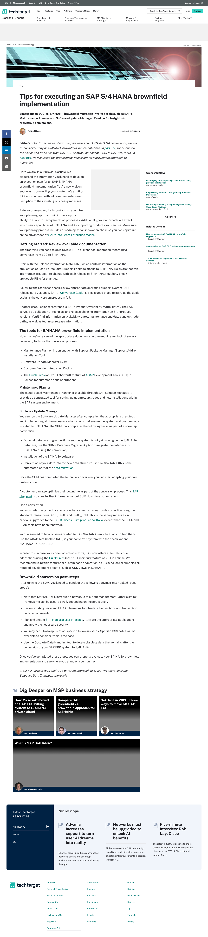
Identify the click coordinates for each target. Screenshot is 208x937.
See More (170, 217)
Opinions (131, 889)
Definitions (92, 902)
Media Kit (51, 921)
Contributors (93, 882)
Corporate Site (54, 928)
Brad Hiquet (35, 131)
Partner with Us (54, 915)
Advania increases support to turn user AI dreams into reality (80, 833)
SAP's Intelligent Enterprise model (71, 235)
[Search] (179, 11)
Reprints (91, 889)
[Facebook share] (6, 134)
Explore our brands (192, 3)
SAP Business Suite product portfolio (78, 520)
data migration (63, 468)
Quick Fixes (37, 375)
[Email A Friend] (6, 167)
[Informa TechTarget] (6, 3)
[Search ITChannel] (16, 7)
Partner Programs (159, 19)
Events (90, 915)
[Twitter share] (6, 142)
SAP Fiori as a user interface (64, 619)
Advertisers (52, 908)
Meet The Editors (55, 895)
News (39, 11)
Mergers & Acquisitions (132, 19)
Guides (130, 882)
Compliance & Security (43, 19)
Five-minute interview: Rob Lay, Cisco (173, 829)
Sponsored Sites (82, 11)
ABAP (90, 375)
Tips (58, 11)
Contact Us (52, 902)
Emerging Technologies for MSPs (76, 19)
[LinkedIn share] (6, 150)
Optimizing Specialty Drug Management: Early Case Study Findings (169, 205)
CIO (40, 3)
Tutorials (131, 915)
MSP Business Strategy (104, 19)
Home (8, 45)
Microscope (19, 827)
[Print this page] (6, 158)
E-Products (92, 908)
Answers (91, 895)
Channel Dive (73, 3)
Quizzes (131, 902)
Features (49, 11)
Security (32, 3)
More (95, 11)
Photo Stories (134, 895)
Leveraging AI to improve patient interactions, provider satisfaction (168, 181)
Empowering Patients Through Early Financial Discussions (168, 193)
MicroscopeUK (19, 3)
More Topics (184, 18)
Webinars (68, 11)
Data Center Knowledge (55, 3)
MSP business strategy (24, 45)
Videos (130, 921)
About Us (51, 882)
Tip (21, 86)
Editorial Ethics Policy (57, 889)
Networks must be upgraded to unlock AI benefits (127, 831)
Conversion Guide (71, 292)
